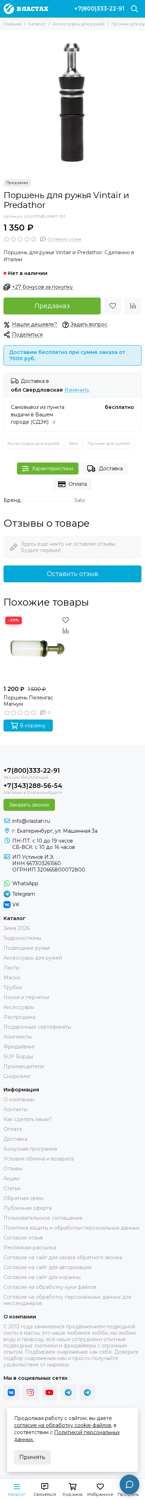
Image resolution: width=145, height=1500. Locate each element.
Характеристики (52, 468)
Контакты (15, 1109)
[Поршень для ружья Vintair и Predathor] (72, 103)
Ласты (11, 968)
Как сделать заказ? (28, 1119)
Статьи (12, 1188)
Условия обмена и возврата (39, 1159)
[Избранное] (112, 306)
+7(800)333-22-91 (99, 9)
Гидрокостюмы (22, 938)
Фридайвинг (19, 1046)
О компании (19, 1099)
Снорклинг (17, 1076)
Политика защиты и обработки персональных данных (71, 1228)
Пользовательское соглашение (43, 1218)
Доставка (111, 468)
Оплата (78, 484)
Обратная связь (23, 1198)
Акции (11, 1178)
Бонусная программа (30, 1149)
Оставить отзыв (72, 574)
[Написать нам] (129, 1484)
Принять (32, 1457)
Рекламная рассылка (30, 1247)
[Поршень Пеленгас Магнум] (37, 648)
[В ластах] (26, 9)
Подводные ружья (27, 948)
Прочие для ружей (109, 443)
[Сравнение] (133, 306)
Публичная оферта (28, 1208)
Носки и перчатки (26, 997)
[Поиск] (134, 9)
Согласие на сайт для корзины (42, 1277)
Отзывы (13, 1168)
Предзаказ (52, 306)
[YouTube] (49, 1392)
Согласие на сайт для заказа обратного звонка (63, 1257)
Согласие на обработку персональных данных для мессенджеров (67, 1300)
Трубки (13, 987)
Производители (24, 1066)
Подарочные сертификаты (37, 1027)
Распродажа (20, 1017)
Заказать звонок (29, 805)
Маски (12, 977)
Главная (12, 23)
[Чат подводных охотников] (87, 1392)
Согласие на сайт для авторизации (48, 1267)
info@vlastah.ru (31, 821)
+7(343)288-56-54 (33, 786)
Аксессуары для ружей (79, 23)
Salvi (73, 443)
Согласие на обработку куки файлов (50, 1287)
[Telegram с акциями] (68, 1392)
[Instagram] (30, 1392)
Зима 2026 (17, 928)
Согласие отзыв (23, 1238)
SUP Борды (18, 1056)
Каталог (37, 23)
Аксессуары (19, 1007)
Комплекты (18, 1037)
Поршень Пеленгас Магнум (28, 700)
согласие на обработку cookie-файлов (62, 1425)
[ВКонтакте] (11, 1392)
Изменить (76, 390)
